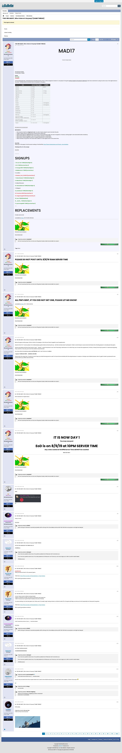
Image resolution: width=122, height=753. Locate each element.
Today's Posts (18, 13)
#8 (117, 513)
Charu (22, 218)
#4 (117, 337)
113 (112, 733)
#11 (117, 591)
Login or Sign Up (99, 1)
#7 (117, 486)
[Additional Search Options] (117, 6)
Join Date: (6, 58)
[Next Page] (107, 39)
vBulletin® (61, 745)
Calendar (12, 13)
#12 (117, 616)
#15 (117, 702)
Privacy (100, 739)
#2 (117, 253)
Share (9, 62)
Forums (5, 11)
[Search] (119, 6)
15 (95, 733)
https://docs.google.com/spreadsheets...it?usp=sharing (32, 575)
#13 (117, 643)
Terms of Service (107, 739)
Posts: (5, 59)
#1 (117, 43)
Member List (5, 13)
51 (103, 733)
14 (91, 733)
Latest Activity (8, 32)
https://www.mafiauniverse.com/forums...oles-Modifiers (55, 144)
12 (83, 733)
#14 (117, 669)
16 (99, 733)
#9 (117, 540)
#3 (117, 294)
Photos (6, 36)
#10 (117, 566)
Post (9, 64)
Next (117, 733)
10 (76, 733)
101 (107, 733)
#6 (117, 430)
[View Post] (34, 674)
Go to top (116, 739)
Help (89, 739)
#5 (117, 391)
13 (87, 733)
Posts (5, 29)
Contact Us (94, 739)
